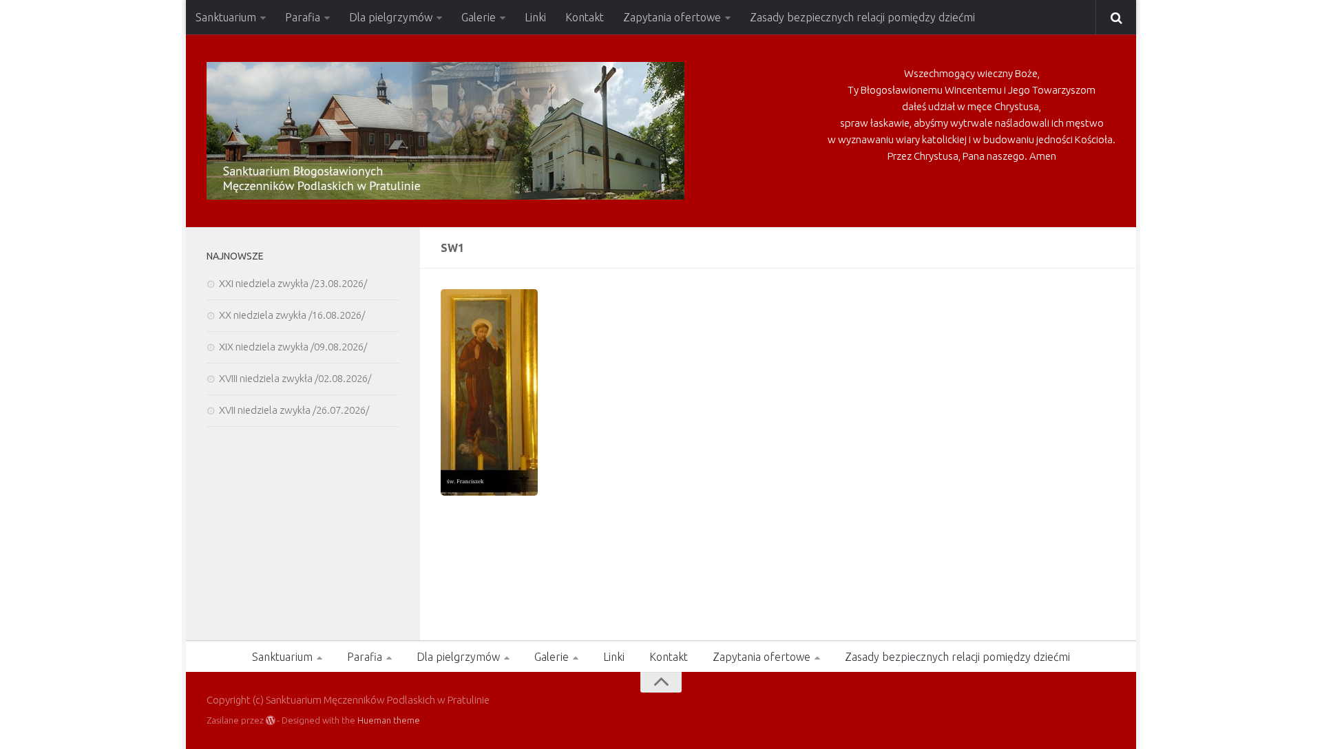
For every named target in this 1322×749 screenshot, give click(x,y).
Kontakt (584, 17)
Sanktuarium (226, 17)
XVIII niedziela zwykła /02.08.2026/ (295, 378)
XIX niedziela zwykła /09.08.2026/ (293, 346)
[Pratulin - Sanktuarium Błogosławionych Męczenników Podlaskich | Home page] (445, 131)
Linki (535, 17)
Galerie (478, 17)
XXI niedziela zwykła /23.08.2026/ (293, 283)
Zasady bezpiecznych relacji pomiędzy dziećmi (862, 17)
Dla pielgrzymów (390, 17)
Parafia (302, 17)
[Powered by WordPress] (270, 720)
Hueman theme (388, 720)
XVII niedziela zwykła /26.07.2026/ (294, 410)
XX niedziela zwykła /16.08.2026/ (292, 315)
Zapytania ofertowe (672, 17)
